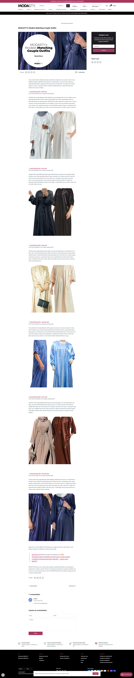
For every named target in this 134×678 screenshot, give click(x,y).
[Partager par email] (34, 72)
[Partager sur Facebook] (26, 72)
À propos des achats (43, 656)
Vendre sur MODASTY (65, 658)
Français (20, 668)
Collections (41, 660)
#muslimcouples (55, 557)
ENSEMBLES (73, 9)
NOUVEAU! (20, 9)
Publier (35, 633)
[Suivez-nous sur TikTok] (98, 62)
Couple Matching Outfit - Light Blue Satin (39, 322)
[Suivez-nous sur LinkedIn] (100, 62)
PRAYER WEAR (102, 9)
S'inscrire (104, 50)
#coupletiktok (46, 557)
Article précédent (33, 585)
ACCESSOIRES (83, 9)
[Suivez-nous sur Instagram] (95, 62)
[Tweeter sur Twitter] (32, 72)
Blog (82, 662)
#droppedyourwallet (37, 557)
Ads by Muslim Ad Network (67, 23)
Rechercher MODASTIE (23, 658)
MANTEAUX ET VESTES (39, 9)
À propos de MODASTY (23, 656)
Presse (82, 660)
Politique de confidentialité (106, 656)
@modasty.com (36, 554)
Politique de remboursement (106, 662)
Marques (41, 658)
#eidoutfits (55, 559)
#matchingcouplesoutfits (45, 559)
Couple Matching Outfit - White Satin (38, 91)
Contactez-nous (84, 656)
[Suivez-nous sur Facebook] (92, 62)
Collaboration (84, 658)
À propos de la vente (64, 656)
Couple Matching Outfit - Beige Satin (38, 245)
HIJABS (28, 9)
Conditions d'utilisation (105, 658)
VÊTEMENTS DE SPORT (61, 9)
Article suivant (72, 585)
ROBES (50, 9)
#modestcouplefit (65, 557)
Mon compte (95, 6)
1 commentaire (81, 72)
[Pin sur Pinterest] (29, 72)
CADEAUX (92, 9)
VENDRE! (110, 9)
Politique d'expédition (105, 660)
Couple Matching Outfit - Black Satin (38, 168)
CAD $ (28, 668)
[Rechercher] (68, 5)
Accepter (95, 673)
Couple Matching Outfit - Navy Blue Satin (39, 473)
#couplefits (35, 559)
